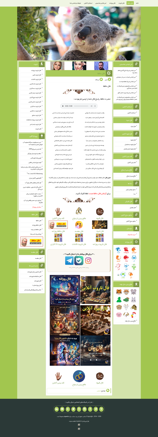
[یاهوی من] (101, 409)
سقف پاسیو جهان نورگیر (34, 153)
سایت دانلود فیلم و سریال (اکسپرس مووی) (34, 194)
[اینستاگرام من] (84, 409)
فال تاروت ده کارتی (35, 110)
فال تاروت (121, 3)
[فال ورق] (65, 351)
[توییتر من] (73, 409)
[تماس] (79, 409)
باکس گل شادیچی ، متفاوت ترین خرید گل (33, 188)
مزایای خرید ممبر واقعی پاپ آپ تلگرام (33, 201)
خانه (137, 3)
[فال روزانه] (65, 291)
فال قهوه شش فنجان (130, 148)
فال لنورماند (37, 280)
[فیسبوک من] (90, 409)
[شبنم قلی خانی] (57, 66)
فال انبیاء (133, 126)
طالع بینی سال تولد (130, 320)
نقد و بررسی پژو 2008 (35, 148)
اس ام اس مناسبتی (100, 3)
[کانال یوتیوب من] (62, 409)
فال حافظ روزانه (36, 224)
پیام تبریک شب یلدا (35, 233)
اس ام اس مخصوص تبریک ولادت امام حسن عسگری (127, 87)
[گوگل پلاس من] (68, 409)
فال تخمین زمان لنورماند (34, 271)
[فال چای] (95, 351)
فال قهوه (133, 139)
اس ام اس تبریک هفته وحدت (127, 81)
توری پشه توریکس (36, 157)
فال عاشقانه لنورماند (35, 276)
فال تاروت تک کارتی (35, 83)
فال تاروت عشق (36, 115)
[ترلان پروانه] (79, 66)
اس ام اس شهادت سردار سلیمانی (126, 76)
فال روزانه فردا (36, 285)
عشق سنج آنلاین (131, 220)
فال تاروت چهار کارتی (35, 92)
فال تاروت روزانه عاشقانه (33, 119)
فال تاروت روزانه (36, 70)
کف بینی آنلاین (131, 162)
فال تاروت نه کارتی (35, 106)
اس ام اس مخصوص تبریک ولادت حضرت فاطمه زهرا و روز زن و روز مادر (126, 98)
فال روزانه (112, 3)
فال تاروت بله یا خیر (35, 124)
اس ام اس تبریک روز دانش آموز (127, 92)
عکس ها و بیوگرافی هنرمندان (32, 289)
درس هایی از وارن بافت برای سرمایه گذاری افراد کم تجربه (32, 168)
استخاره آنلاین (88, 3)
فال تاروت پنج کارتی (35, 97)
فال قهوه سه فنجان (130, 144)
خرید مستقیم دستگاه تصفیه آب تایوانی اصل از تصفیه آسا (33, 143)
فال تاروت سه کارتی (35, 88)
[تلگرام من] (96, 409)
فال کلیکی (133, 207)
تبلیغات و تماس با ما (75, 3)
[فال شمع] (65, 321)
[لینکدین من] (56, 409)
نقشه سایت (72, 421)
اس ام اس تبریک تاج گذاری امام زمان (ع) (127, 71)
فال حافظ (130, 3)
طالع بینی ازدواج (131, 175)
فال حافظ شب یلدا (36, 229)
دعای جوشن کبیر (131, 189)
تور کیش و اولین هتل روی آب (33, 182)
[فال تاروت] (95, 291)
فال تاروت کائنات (36, 79)
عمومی (99, 390)
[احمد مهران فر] (101, 66)
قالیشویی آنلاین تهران (35, 177)
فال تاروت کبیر (36, 74)
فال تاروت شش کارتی (35, 101)
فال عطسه (38, 258)
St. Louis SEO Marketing (35, 173)
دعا (135, 193)
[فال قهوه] (95, 321)
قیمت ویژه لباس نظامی (35, 162)
